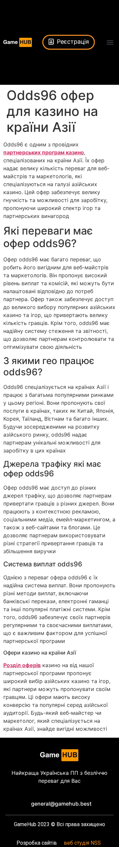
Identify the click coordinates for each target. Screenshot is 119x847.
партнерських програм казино (43, 152)
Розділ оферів (22, 665)
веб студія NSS (82, 843)
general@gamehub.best (61, 803)
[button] (110, 42)
